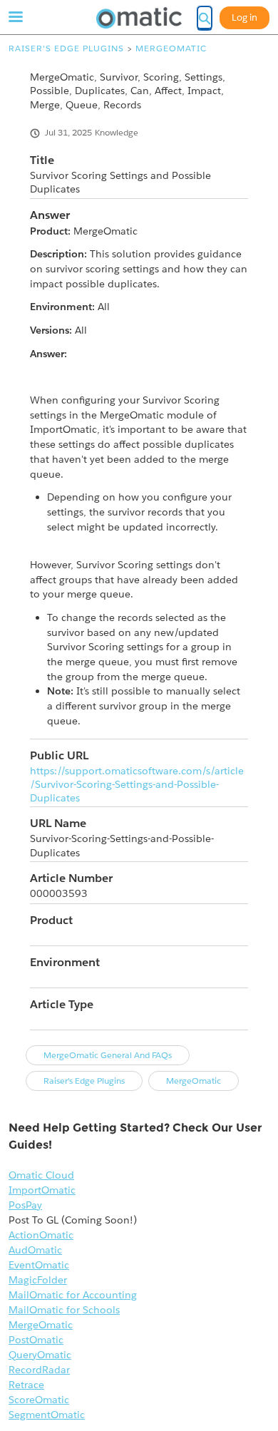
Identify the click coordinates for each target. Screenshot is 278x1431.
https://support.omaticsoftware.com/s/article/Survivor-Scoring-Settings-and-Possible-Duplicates (137, 784)
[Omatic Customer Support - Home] (139, 18)
